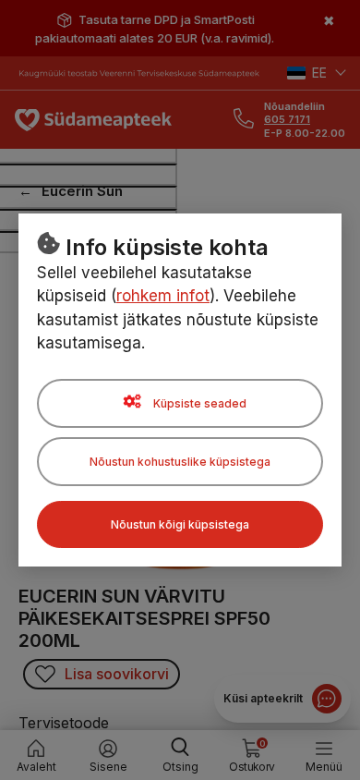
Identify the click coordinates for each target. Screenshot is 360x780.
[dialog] (180, 390)
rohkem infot (163, 295)
